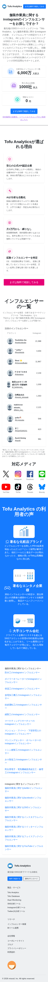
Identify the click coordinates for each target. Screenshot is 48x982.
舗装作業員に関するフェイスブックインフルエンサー (24, 838)
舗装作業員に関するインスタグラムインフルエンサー (24, 818)
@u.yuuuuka (19, 420)
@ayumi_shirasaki (21, 397)
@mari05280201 (21, 431)
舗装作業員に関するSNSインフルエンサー (23, 809)
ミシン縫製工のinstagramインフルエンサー (23, 751)
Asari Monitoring (14, 900)
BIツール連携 (13, 928)
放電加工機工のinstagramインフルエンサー (23, 696)
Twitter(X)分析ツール (16, 911)
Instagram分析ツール (16, 907)
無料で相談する (14, 879)
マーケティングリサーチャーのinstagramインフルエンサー (20, 722)
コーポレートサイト (15, 941)
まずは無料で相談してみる (34, 6)
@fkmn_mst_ (18, 410)
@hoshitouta (19, 352)
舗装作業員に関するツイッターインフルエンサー (24, 828)
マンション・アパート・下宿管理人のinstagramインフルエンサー (23, 732)
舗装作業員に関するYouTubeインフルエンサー (24, 847)
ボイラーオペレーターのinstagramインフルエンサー (23, 680)
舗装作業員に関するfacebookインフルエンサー (23, 799)
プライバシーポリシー (16, 948)
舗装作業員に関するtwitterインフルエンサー (23, 789)
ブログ (10, 944)
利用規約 (11, 952)
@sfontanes (19, 374)
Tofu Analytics (13, 892)
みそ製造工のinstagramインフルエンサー (23, 761)
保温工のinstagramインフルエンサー (22, 688)
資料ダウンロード (31, 879)
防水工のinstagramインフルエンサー (22, 672)
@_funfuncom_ (17, 387)
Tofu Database (13, 896)
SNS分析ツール (14, 904)
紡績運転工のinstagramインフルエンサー (23, 706)
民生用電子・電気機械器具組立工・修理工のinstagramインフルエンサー (24, 771)
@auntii (18, 440)
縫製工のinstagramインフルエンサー (22, 714)
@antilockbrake (20, 343)
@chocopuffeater (21, 363)
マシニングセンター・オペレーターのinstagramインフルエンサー (23, 742)
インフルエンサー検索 (16, 924)
